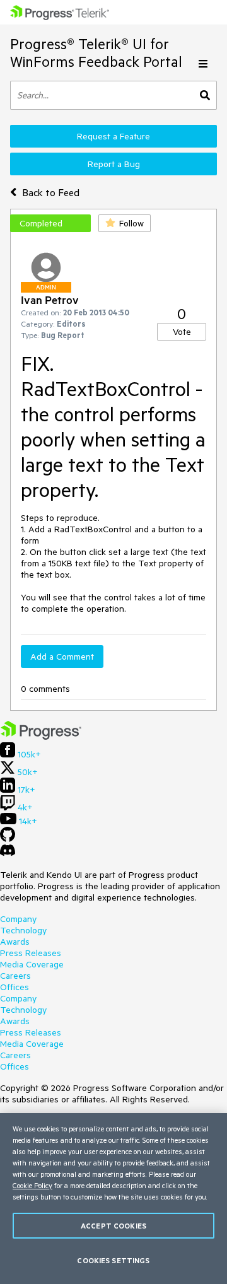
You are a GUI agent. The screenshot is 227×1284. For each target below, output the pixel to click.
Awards (15, 941)
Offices (14, 987)
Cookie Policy (32, 1185)
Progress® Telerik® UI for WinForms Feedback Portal (96, 53)
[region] (113, 1198)
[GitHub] (7, 838)
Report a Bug (114, 164)
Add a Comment (62, 656)
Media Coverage (32, 964)
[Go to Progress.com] (41, 736)
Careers (15, 975)
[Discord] (7, 853)
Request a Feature (113, 136)
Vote (182, 331)
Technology (23, 930)
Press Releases (30, 953)
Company (18, 919)
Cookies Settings (113, 1260)
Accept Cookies (113, 1225)
